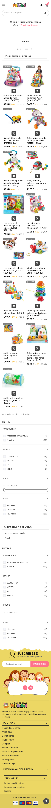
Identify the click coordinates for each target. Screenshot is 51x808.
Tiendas (7, 791)
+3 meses (27, 505)
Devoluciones (8, 736)
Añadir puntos (8, 759)
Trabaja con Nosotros (14, 783)
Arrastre (27, 440)
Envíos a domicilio (10, 748)
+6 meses (27, 510)
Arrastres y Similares (18, 527)
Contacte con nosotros (14, 787)
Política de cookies (10, 755)
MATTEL (27, 461)
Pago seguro (8, 740)
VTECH (27, 469)
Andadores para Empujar (27, 436)
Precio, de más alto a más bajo (25, 55)
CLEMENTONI (27, 456)
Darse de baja (8, 763)
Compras (6, 744)
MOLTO (27, 465)
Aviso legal (7, 732)
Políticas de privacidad (12, 752)
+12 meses (27, 514)
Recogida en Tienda (11, 728)
